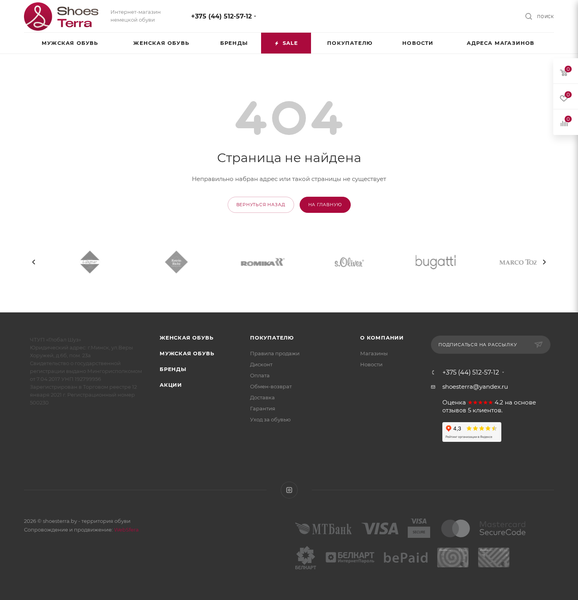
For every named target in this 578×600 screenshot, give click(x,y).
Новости (371, 364)
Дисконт (261, 364)
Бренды (173, 369)
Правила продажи (275, 353)
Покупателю (272, 337)
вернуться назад (260, 204)
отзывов (454, 410)
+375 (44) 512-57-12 (221, 16)
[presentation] (34, 262)
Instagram (289, 490)
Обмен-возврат (271, 386)
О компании (382, 337)
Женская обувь (186, 337)
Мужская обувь (187, 353)
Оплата (260, 375)
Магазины (374, 353)
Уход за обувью (270, 419)
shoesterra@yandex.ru (475, 386)
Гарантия (262, 408)
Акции (171, 385)
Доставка (262, 397)
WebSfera (126, 529)
